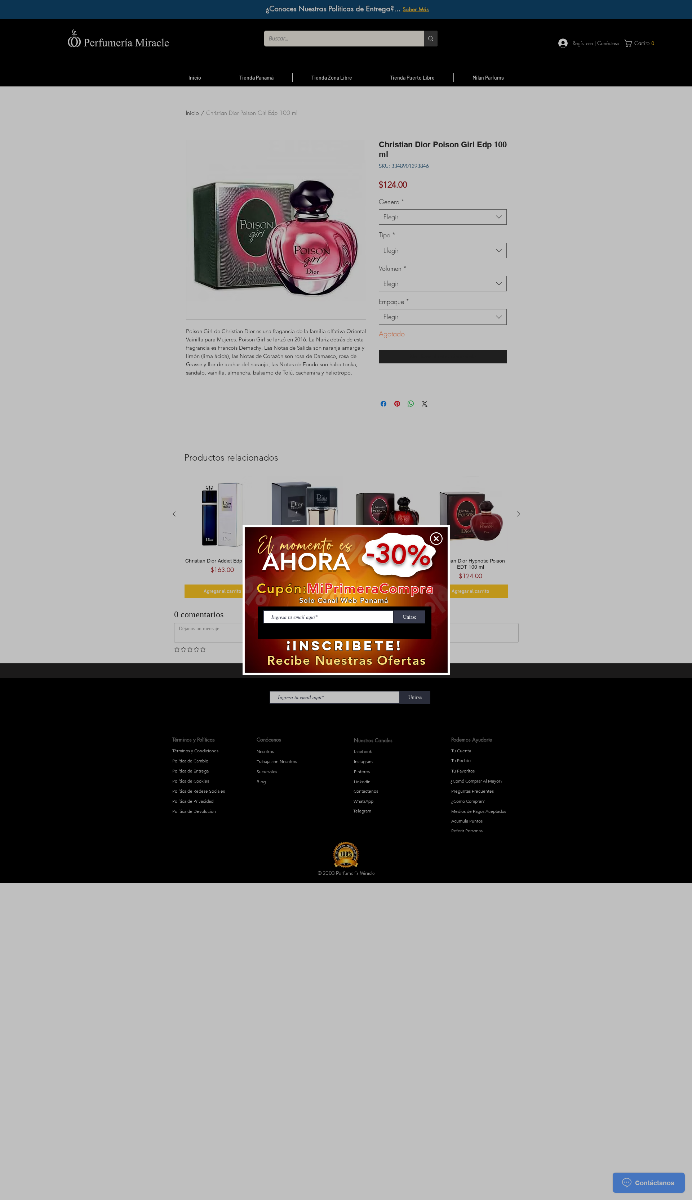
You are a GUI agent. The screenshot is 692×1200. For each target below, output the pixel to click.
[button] (436, 538)
